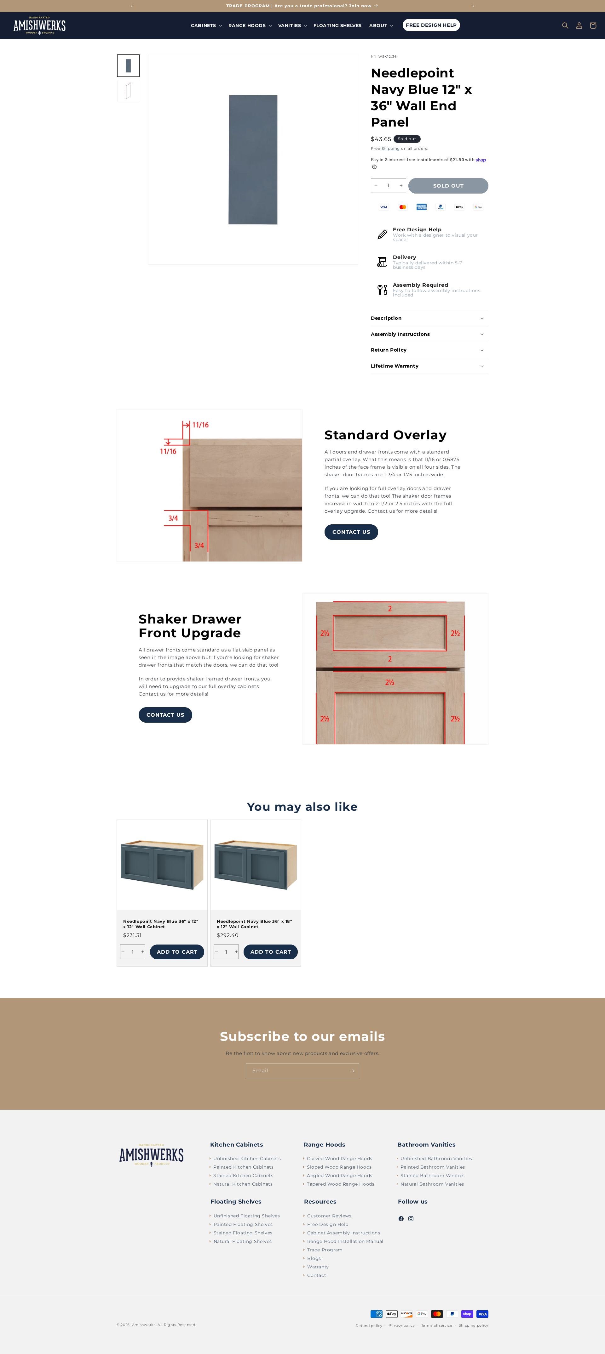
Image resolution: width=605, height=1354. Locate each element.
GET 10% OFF (381, 733)
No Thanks (381, 754)
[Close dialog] (452, 584)
